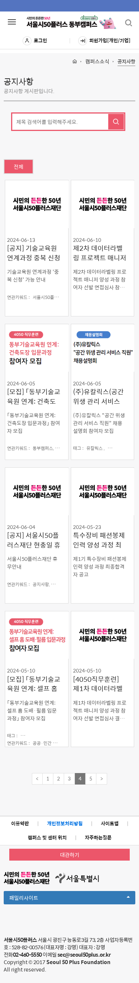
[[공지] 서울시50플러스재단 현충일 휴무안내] (36, 491)
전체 (18, 166)
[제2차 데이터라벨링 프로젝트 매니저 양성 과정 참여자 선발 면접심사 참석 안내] (102, 203)
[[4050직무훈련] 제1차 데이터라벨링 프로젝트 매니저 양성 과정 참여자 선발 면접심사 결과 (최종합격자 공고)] (102, 634)
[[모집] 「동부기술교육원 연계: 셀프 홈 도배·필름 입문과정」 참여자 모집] (36, 634)
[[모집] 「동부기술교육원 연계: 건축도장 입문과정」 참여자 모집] (36, 347)
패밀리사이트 (36, 898)
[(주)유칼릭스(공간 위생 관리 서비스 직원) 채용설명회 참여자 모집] (102, 347)
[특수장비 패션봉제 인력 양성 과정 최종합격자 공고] (102, 491)
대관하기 (69, 855)
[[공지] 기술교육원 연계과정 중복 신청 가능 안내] (36, 203)
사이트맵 (110, 823)
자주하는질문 (98, 837)
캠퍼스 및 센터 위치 (47, 837)
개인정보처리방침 (65, 823)
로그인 (40, 40)
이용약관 (20, 823)
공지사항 (126, 61)
